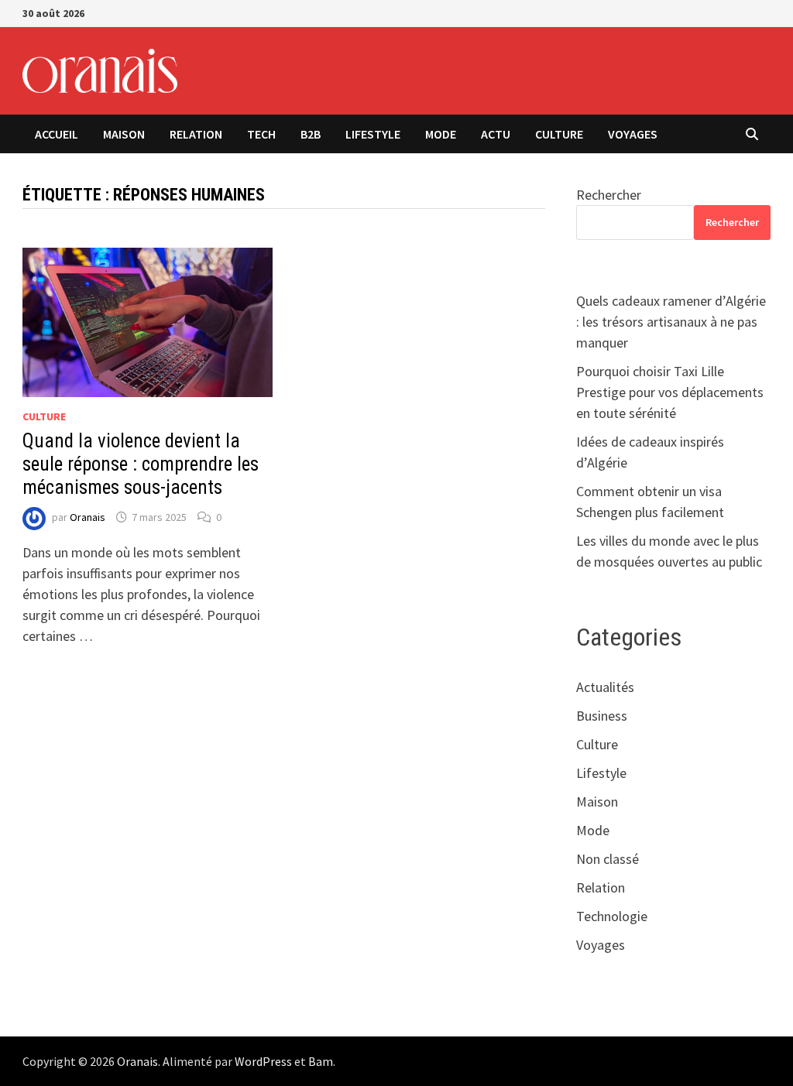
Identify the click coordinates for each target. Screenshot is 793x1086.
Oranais (87, 517)
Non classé (607, 859)
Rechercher (608, 195)
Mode (440, 134)
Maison (124, 134)
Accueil (56, 134)
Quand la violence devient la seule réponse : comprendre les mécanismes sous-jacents (140, 464)
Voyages (632, 134)
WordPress (263, 1061)
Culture (559, 134)
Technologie (611, 916)
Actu (495, 134)
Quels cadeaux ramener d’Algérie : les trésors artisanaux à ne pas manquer (671, 321)
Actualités (605, 687)
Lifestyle (372, 134)
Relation (196, 134)
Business (601, 716)
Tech (261, 134)
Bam (320, 1061)
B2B (310, 134)
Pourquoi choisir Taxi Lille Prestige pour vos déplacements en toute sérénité (670, 392)
